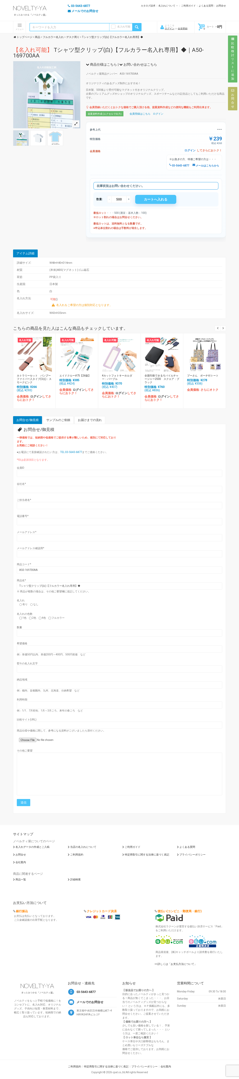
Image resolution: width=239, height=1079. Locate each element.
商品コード (24, 564)
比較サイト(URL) (26, 719)
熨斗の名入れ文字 (27, 663)
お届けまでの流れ (90, 420)
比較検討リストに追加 (232, 61)
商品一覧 (20, 879)
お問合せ (221, 5)
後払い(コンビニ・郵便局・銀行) (180, 911)
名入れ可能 (123, 26)
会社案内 (20, 862)
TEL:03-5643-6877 (71, 452)
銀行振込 (22, 911)
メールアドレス (26, 532)
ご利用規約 (76, 854)
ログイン (169, 28)
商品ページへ (34, 353)
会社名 (21, 483)
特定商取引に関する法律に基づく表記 (147, 854)
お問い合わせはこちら (140, 64)
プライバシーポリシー (192, 854)
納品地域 (22, 679)
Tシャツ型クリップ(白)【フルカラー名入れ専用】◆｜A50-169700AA (108, 53)
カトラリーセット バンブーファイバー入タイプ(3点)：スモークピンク (34, 379)
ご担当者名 (24, 499)
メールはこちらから (207, 165)
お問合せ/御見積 (27, 420)
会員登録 (182, 28)
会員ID (20, 467)
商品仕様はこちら (103, 64)
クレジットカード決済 (102, 911)
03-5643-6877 (180, 165)
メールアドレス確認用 (30, 548)
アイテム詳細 (25, 253)
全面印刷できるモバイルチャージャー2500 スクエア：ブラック (162, 379)
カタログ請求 (148, 5)
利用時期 (22, 699)
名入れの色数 (24, 613)
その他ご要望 (24, 750)
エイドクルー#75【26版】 (75, 375)
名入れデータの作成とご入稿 (32, 846)
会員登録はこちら (140, 113)
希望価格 (22, 643)
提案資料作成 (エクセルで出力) (105, 113)
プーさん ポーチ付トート (202, 375)
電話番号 (23, 516)
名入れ (21, 600)
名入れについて (166, 5)
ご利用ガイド (188, 5)
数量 (19, 627)
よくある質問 (206, 5)
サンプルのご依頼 (58, 420)
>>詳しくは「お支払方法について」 (176, 963)
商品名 (21, 580)
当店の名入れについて (83, 846)
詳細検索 (75, 879)
